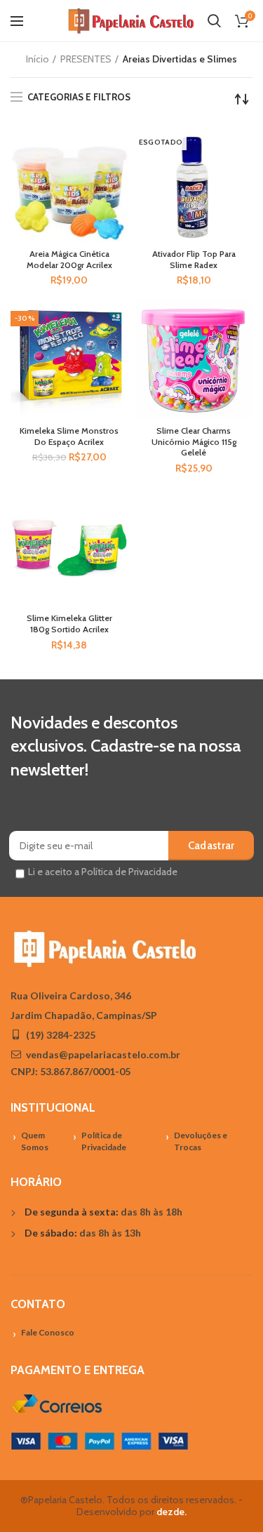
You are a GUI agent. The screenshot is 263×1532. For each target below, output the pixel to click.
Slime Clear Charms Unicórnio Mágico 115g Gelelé (193, 441)
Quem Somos (34, 1141)
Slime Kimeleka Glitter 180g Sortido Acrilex (69, 623)
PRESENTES (86, 59)
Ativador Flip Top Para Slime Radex (194, 259)
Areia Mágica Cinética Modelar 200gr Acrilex (69, 259)
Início (37, 59)
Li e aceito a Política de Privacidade (102, 871)
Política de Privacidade (103, 1141)
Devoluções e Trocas (200, 1141)
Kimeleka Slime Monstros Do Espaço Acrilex (69, 436)
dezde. (171, 1511)
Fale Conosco (47, 1332)
